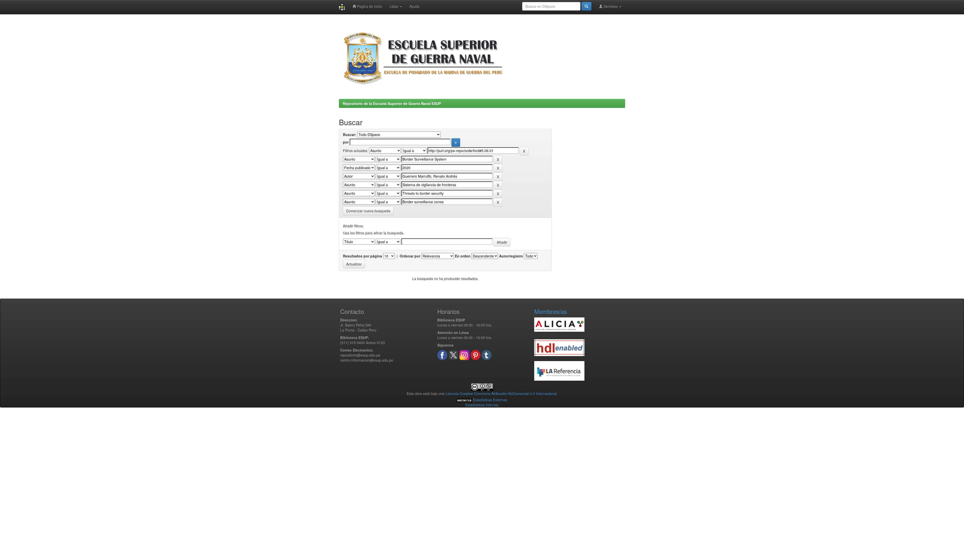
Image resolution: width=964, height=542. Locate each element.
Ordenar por (410, 255)
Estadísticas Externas (490, 399)
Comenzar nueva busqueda (368, 210)
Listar (394, 6)
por (346, 142)
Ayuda (414, 6)
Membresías (550, 311)
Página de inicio (369, 6)
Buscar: (349, 134)
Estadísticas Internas (482, 404)
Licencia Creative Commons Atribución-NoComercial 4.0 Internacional (501, 393)
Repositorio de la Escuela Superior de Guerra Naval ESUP (392, 103)
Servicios (610, 6)
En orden (462, 255)
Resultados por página (362, 255)
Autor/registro (511, 255)
